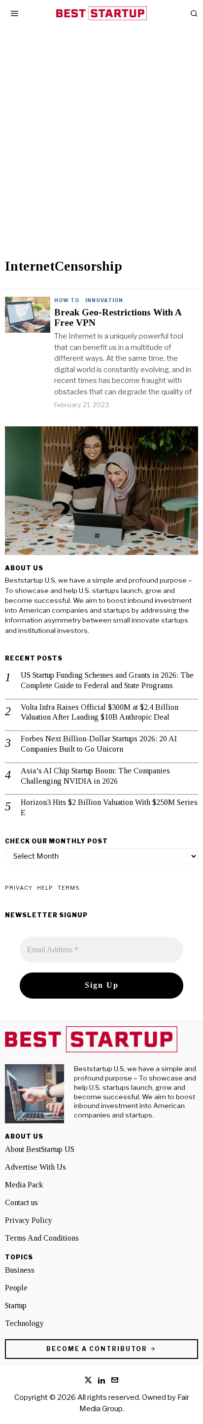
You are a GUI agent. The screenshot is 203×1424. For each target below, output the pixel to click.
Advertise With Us (35, 1167)
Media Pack (24, 1185)
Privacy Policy (28, 1220)
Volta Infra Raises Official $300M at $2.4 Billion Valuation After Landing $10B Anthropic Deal (99, 712)
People (16, 1288)
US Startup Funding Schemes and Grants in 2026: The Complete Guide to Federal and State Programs (107, 680)
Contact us (21, 1202)
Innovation (104, 300)
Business (19, 1270)
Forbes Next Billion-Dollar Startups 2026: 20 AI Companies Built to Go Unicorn (99, 743)
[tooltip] (88, 1380)
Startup (16, 1305)
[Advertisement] (101, 152)
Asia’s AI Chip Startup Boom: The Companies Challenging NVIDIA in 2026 (95, 775)
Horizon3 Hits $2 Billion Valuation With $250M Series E (109, 807)
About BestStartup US (39, 1149)
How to (66, 300)
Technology (24, 1323)
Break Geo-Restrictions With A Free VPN (117, 318)
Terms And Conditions (42, 1238)
